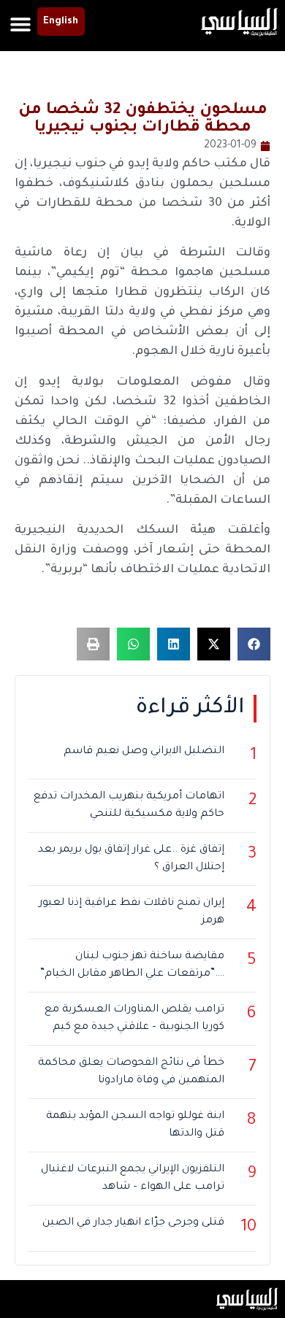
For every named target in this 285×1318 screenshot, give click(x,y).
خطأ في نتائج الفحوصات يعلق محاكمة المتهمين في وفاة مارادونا (131, 1072)
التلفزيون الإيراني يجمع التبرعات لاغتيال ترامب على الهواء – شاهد (132, 1178)
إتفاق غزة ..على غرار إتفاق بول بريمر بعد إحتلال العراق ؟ (131, 859)
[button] (20, 23)
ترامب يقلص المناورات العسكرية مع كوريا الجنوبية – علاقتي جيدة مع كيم (134, 1018)
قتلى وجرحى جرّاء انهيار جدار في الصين (133, 1223)
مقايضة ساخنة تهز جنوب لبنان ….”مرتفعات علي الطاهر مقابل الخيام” (132, 965)
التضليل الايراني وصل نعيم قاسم (144, 752)
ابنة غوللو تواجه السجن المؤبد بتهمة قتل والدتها (135, 1125)
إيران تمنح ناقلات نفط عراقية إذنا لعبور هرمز (131, 912)
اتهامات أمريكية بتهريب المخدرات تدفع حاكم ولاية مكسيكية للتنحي (129, 805)
